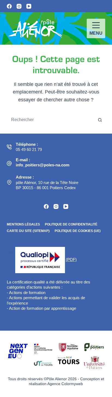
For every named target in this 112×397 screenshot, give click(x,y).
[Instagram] (19, 6)
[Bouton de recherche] (100, 120)
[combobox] (51, 119)
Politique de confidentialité (71, 224)
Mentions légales (23, 224)
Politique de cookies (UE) (78, 231)
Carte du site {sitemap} (28, 231)
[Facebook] (9, 6)
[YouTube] (28, 6)
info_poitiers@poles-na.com (42, 165)
